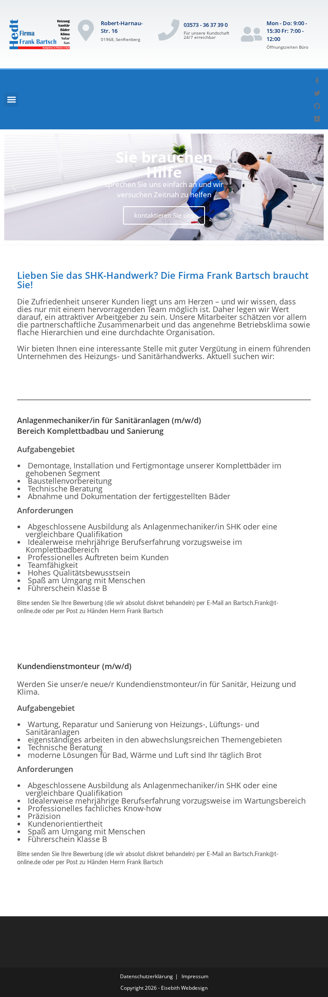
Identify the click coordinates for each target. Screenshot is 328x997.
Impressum (195, 976)
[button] (11, 100)
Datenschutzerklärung (146, 976)
